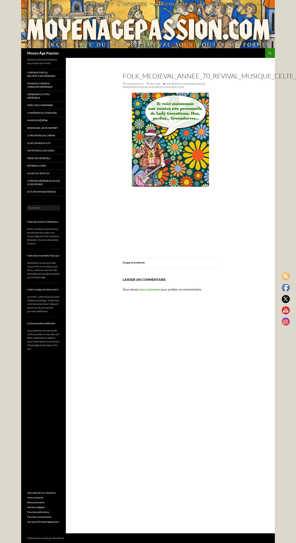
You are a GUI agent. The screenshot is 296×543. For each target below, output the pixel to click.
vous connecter (149, 289)
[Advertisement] (170, 220)
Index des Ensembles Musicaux (43, 255)
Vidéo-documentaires (40, 105)
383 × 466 (155, 83)
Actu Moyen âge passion (41, 191)
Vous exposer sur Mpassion (41, 492)
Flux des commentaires (39, 516)
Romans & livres (36, 165)
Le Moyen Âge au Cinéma (41, 135)
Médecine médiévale (38, 158)
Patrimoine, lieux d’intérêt (42, 128)
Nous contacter (35, 497)
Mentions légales (36, 507)
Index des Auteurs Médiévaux (42, 221)
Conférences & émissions (42, 113)
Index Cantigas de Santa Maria (43, 289)
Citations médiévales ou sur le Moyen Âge (43, 182)
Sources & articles (38, 173)
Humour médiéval (37, 120)
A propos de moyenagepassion (43, 521)
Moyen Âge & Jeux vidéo (41, 150)
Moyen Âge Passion (43, 53)
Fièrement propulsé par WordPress (45, 538)
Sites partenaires (36, 502)
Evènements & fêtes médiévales (38, 96)
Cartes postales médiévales (41, 323)
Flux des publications (38, 512)
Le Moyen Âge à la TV (39, 143)
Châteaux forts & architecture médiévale (41, 74)
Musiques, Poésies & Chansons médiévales (40, 85)
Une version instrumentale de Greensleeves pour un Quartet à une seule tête (164, 85)
